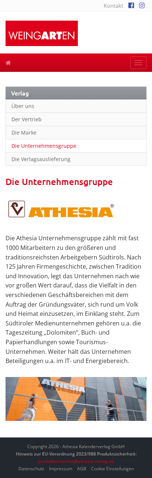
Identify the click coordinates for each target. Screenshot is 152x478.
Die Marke (24, 132)
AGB (81, 468)
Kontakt (113, 5)
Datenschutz (31, 468)
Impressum (60, 468)
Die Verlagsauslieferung (40, 159)
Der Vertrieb (26, 119)
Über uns (22, 105)
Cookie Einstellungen (112, 468)
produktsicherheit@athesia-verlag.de (76, 461)
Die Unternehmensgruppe (43, 145)
